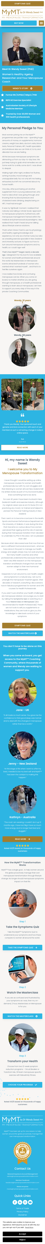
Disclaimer (22, 1215)
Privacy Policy (22, 1211)
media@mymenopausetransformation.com (22, 1189)
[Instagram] (25, 1202)
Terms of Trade (22, 1208)
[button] (41, 23)
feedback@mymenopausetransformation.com (22, 1183)
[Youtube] (30, 1202)
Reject (22, 1239)
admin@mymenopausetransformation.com (22, 1176)
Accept (22, 1234)
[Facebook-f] (15, 1202)
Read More (29, 1227)
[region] (22, 1231)
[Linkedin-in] (20, 1202)
